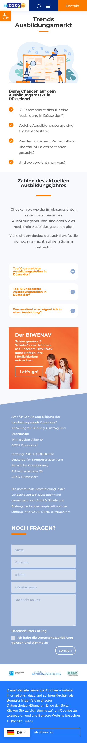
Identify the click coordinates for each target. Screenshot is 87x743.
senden (65, 651)
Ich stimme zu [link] (43, 732)
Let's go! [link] (29, 371)
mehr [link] (29, 721)
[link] (5, 16)
